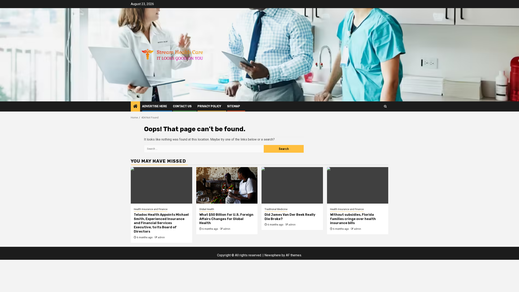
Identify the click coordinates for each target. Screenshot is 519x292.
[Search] (385, 106)
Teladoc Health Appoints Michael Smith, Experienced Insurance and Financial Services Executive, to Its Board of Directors (161, 223)
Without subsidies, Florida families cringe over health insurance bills (353, 219)
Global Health (206, 209)
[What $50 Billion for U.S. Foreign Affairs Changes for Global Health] (227, 185)
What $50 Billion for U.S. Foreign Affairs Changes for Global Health (226, 219)
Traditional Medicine (276, 209)
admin (161, 237)
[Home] (135, 107)
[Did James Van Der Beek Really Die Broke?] (292, 185)
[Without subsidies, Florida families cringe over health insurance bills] (357, 185)
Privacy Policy (209, 106)
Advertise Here (154, 106)
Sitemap (233, 106)
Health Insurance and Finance (150, 209)
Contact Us (182, 106)
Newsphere (272, 255)
